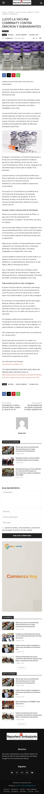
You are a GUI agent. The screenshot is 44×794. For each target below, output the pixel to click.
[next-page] (6, 481)
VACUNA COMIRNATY (21, 35)
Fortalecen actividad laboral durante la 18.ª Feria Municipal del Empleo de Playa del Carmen (28, 636)
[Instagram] (27, 773)
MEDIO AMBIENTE (7, 475)
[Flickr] (22, 773)
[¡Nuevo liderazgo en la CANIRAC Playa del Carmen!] (8, 705)
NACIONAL (11, 12)
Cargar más (21, 667)
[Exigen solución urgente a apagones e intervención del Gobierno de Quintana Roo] (8, 648)
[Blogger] (12, 773)
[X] (9, 75)
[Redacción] (3, 38)
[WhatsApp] (18, 75)
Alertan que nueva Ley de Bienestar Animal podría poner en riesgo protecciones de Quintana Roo (27, 449)
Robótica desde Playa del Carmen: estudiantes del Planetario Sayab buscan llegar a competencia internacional (29, 658)
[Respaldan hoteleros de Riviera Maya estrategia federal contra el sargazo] (8, 461)
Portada (4, 12)
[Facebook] (4, 75)
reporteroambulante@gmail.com (26, 785)
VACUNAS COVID (33, 35)
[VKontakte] (32, 773)
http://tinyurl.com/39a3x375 (12, 364)
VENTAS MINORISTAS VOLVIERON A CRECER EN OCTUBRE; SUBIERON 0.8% (33, 407)
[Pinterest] (13, 75)
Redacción (9, 38)
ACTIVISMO (5, 453)
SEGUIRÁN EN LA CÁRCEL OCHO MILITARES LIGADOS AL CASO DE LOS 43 (11, 407)
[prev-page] (3, 481)
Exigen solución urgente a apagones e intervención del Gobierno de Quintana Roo (28, 647)
